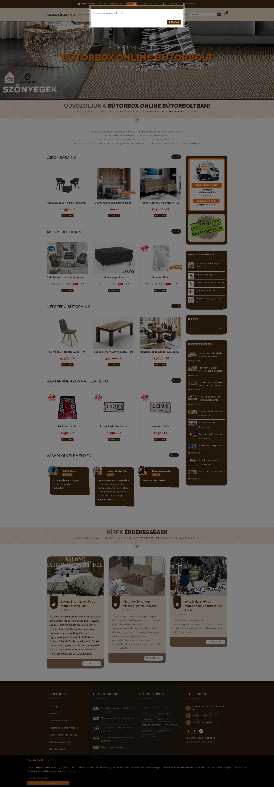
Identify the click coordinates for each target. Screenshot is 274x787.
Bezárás (174, 22)
